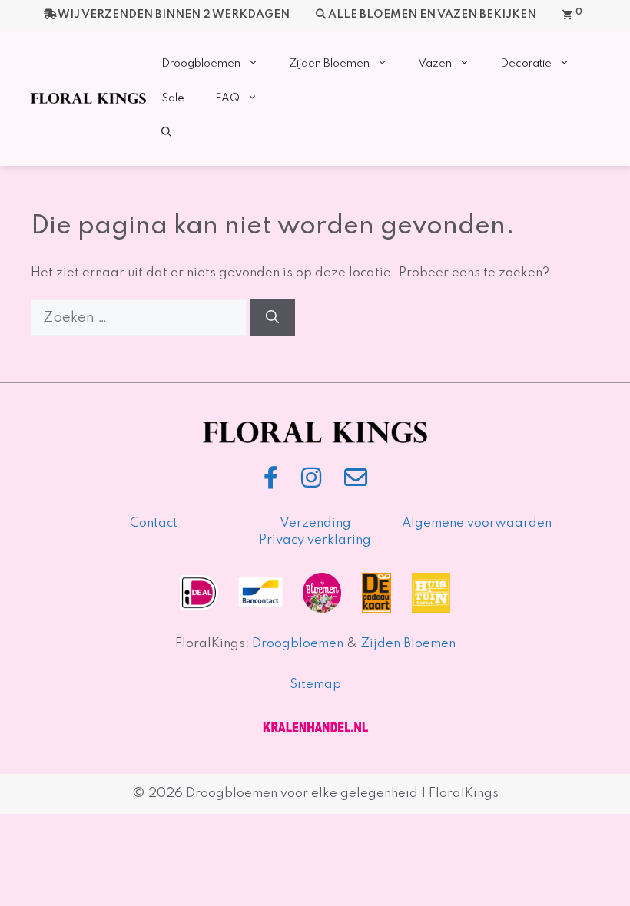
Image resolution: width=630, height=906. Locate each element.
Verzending (315, 523)
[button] (166, 133)
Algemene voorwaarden (477, 523)
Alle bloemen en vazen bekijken (432, 14)
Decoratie (526, 63)
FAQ (227, 98)
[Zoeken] (272, 317)
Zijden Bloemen (329, 63)
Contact (153, 523)
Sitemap (315, 684)
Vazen (435, 63)
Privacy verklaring (315, 540)
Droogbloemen (200, 63)
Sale (172, 98)
